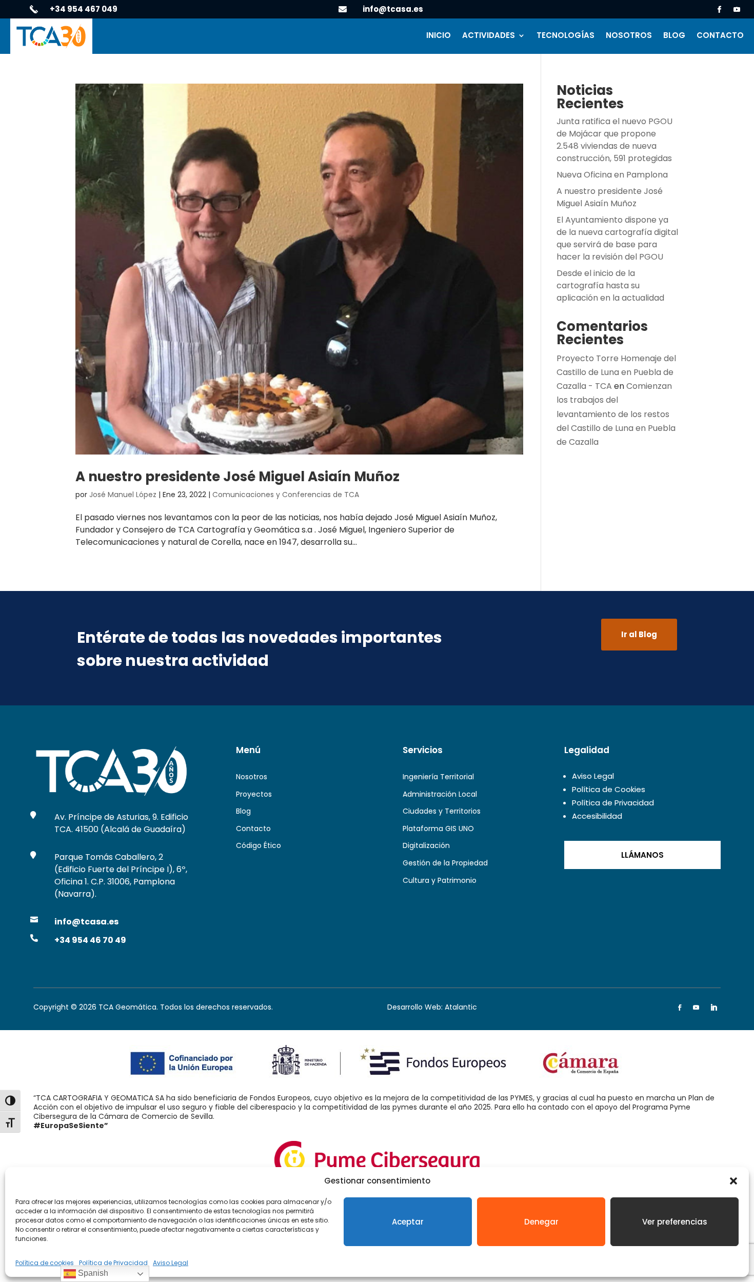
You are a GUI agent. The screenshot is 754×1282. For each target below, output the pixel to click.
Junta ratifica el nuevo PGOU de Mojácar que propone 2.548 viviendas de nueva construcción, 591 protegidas (614, 139)
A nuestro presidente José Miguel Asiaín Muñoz (237, 476)
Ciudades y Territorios (442, 811)
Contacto (720, 36)
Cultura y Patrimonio (440, 880)
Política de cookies (44, 1262)
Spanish (92, 1273)
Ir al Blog (639, 634)
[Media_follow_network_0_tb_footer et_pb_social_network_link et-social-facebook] (679, 1007)
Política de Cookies (608, 789)
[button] (733, 1181)
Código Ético (258, 845)
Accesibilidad (597, 816)
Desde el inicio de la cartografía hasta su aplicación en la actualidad (610, 285)
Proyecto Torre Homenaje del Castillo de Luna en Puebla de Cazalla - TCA (616, 372)
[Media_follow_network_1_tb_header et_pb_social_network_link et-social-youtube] (737, 9)
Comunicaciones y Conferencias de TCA (285, 494)
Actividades (488, 36)
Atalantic (461, 1007)
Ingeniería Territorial (438, 777)
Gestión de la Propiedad (445, 863)
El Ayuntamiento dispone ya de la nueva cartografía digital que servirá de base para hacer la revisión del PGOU (617, 238)
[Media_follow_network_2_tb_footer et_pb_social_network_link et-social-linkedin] (713, 1007)
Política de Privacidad (113, 1262)
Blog (674, 36)
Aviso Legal (170, 1262)
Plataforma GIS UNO (438, 828)
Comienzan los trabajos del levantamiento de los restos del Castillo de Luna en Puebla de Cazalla (616, 414)
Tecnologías (565, 36)
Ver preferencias (674, 1221)
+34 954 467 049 (83, 9)
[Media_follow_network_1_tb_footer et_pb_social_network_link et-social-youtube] (696, 1007)
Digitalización (426, 845)
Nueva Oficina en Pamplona (612, 175)
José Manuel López (122, 494)
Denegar (541, 1221)
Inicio (438, 36)
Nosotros (629, 36)
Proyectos (254, 794)
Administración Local (440, 794)
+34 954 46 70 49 (90, 940)
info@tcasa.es (393, 9)
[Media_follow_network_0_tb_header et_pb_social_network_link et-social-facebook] (719, 9)
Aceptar (408, 1221)
